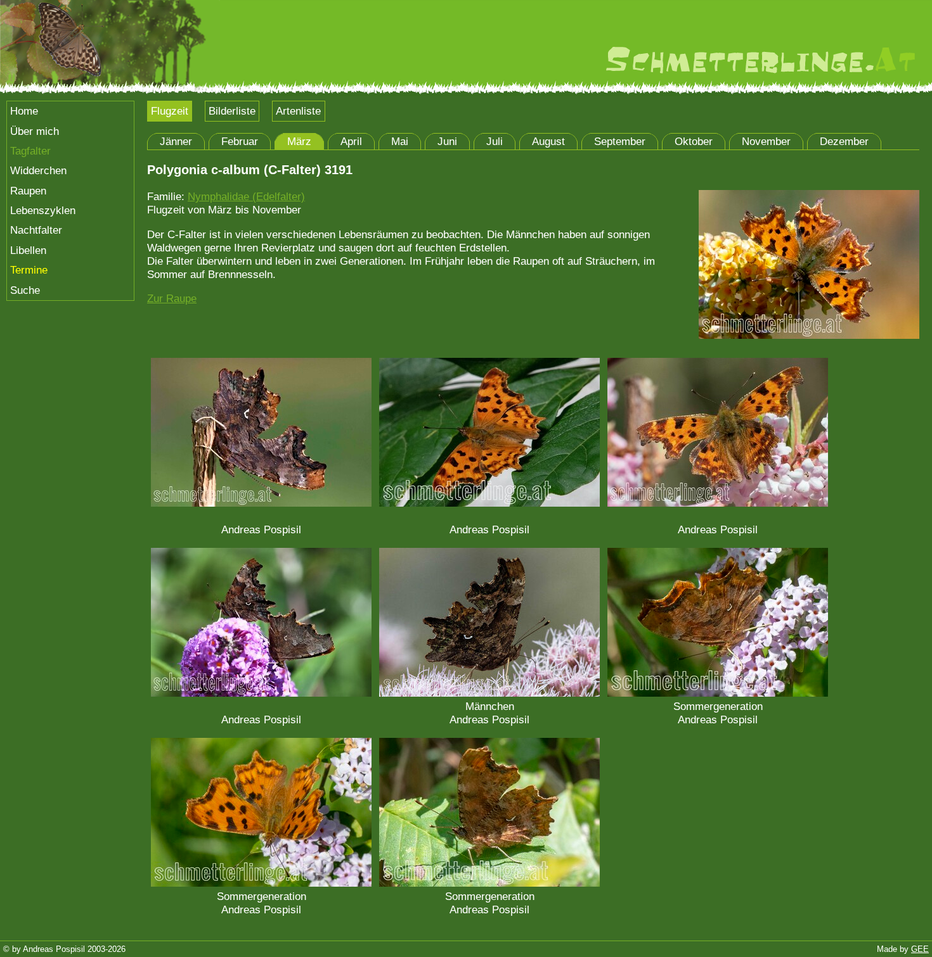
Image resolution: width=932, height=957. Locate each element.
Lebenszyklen (42, 210)
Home (24, 111)
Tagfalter (30, 150)
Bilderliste (232, 111)
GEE (920, 949)
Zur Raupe (172, 298)
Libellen (28, 250)
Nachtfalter (36, 230)
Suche (25, 290)
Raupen (28, 190)
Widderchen (38, 170)
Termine (29, 269)
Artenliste (298, 111)
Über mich (34, 131)
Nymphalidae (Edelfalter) (246, 196)
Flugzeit (169, 111)
